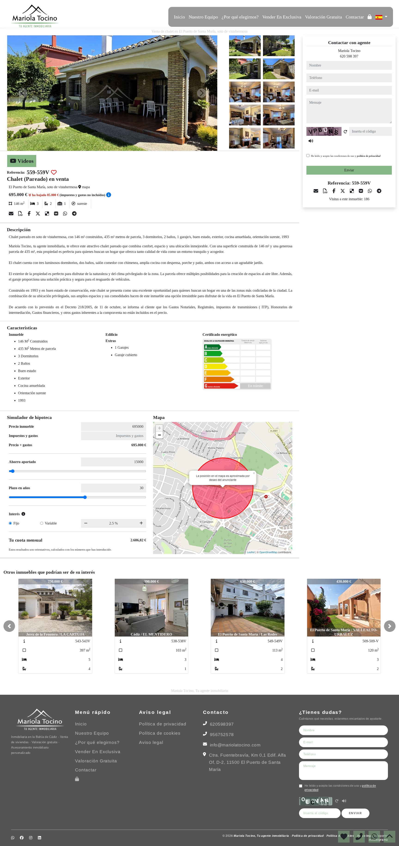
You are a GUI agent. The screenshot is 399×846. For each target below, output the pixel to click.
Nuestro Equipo (203, 16)
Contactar (355, 16)
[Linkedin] (95, 15)
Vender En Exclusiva (281, 16)
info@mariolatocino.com (235, 745)
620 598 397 (349, 56)
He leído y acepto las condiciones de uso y (346, 156)
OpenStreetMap (268, 552)
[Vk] (56, 213)
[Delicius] (47, 213)
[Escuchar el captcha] (310, 141)
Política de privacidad (162, 724)
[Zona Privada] (370, 17)
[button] (9, 626)
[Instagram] (89, 15)
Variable (51, 523)
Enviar (349, 170)
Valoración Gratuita (323, 16)
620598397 (222, 724)
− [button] (159, 435)
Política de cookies (160, 733)
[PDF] (21, 213)
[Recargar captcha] (345, 131)
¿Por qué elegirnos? (240, 16)
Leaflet (251, 552)
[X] (38, 213)
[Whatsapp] (77, 15)
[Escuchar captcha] (344, 801)
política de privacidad (369, 156)
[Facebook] (83, 15)
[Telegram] (74, 213)
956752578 (222, 734)
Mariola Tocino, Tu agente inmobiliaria (262, 835)
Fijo (16, 523)
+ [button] (159, 428)
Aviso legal (151, 742)
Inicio (179, 16)
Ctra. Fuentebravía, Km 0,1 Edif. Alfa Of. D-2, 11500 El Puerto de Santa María (247, 762)
